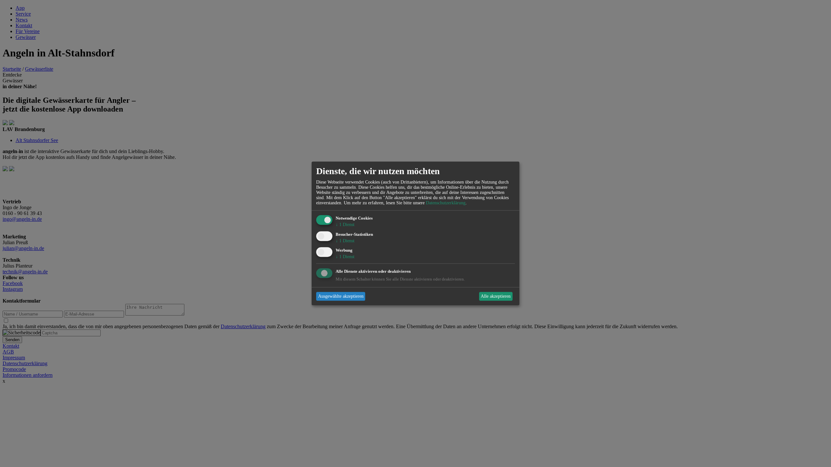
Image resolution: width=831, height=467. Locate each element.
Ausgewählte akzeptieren (341, 296)
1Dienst (345, 224)
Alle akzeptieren (496, 296)
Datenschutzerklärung (445, 202)
